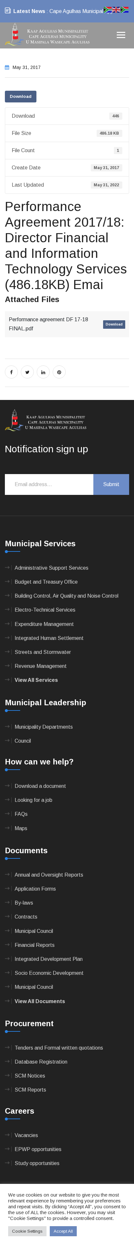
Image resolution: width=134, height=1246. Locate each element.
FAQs (21, 814)
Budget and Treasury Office (46, 582)
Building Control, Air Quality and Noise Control (66, 596)
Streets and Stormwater (43, 652)
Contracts (26, 917)
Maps (21, 828)
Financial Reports (35, 945)
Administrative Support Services (51, 568)
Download (21, 96)
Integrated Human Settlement (49, 638)
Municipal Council (34, 931)
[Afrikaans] (108, 9)
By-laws (24, 903)
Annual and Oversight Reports (49, 875)
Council (23, 741)
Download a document (40, 786)
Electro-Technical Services (45, 610)
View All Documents (40, 1001)
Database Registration (41, 1062)
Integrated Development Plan (49, 959)
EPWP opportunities (38, 1149)
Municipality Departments (44, 727)
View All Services (36, 680)
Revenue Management (41, 666)
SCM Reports (30, 1090)
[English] (116, 9)
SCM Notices (30, 1076)
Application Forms (35, 889)
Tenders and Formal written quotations (59, 1048)
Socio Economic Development (49, 973)
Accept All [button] (63, 1231)
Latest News (29, 11)
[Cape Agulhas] (47, 35)
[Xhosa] (125, 9)
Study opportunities (37, 1163)
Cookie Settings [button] (27, 1231)
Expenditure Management (44, 624)
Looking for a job (33, 800)
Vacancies (26, 1135)
